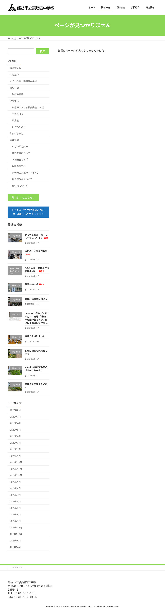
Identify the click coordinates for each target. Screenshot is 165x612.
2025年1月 (15, 521)
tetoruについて (20, 185)
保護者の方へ (19, 166)
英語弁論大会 (34, 284)
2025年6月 (15, 501)
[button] (23, 197)
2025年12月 (16, 462)
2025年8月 (15, 488)
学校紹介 (14, 74)
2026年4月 (15, 436)
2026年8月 (15, 410)
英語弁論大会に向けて (36, 298)
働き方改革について (22, 179)
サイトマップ (16, 567)
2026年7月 (15, 416)
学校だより (17, 114)
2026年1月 (15, 455)
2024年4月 (15, 547)
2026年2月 (15, 449)
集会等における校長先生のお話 (28, 107)
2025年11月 (16, 468)
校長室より (15, 68)
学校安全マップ (20, 159)
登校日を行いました (35, 336)
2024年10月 (16, 534)
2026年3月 (15, 442)
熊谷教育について (21, 153)
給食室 (15, 120)
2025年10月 (16, 475)
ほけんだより (19, 127)
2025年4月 (15, 514)
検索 (42, 51)
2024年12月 (16, 527)
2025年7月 (15, 495)
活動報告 (14, 100)
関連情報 (14, 140)
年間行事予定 (16, 133)
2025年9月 (15, 481)
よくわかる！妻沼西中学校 (23, 81)
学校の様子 (17, 94)
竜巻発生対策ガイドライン (25, 172)
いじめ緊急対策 (20, 146)
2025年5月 (15, 508)
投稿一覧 (14, 87)
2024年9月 (15, 540)
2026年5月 (15, 429)
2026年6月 (15, 423)
